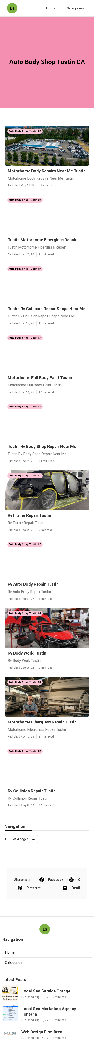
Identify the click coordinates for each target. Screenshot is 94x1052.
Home (50, 8)
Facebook (55, 879)
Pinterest (33, 888)
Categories (75, 8)
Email (75, 888)
